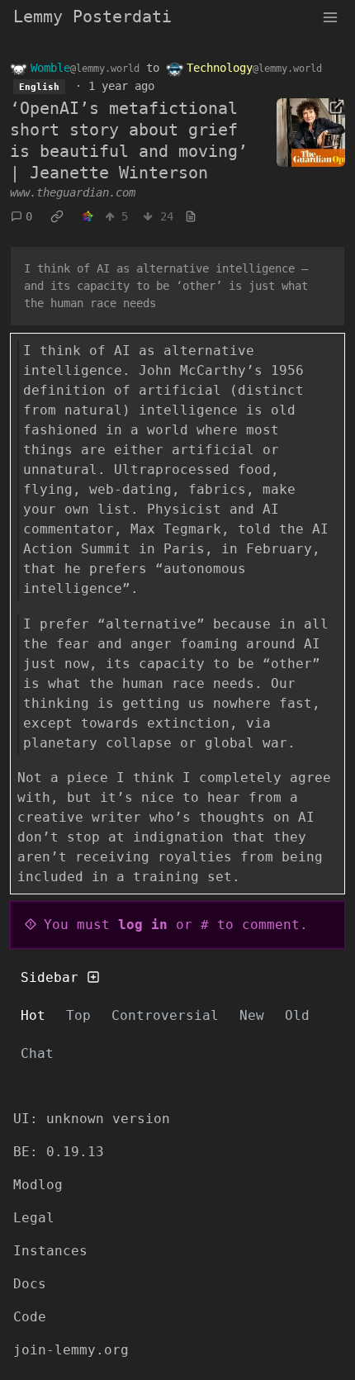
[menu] (330, 16)
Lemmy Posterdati (92, 16)
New (251, 1015)
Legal (33, 1218)
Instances (50, 1251)
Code (29, 1317)
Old (297, 1015)
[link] (57, 217)
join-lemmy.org (71, 1350)
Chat (37, 1053)
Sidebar (49, 977)
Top (78, 1015)
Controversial (165, 1015)
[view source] (191, 216)
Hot (33, 1015)
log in (143, 924)
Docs (29, 1284)
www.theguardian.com (72, 192)
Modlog (38, 1185)
